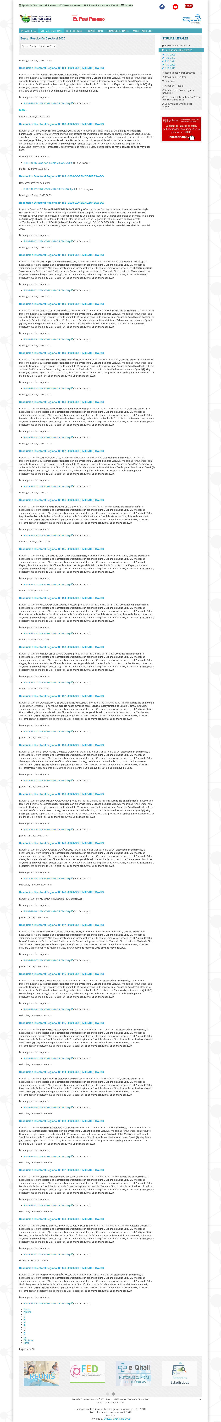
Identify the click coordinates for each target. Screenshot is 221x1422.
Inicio (26, 1309)
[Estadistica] (180, 1373)
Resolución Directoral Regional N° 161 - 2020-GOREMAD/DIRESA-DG (61, 255)
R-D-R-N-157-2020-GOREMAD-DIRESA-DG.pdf (48, 486)
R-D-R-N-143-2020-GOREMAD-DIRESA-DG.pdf (48, 1156)
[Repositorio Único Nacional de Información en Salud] (41, 1373)
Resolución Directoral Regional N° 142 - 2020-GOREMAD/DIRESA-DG (61, 1170)
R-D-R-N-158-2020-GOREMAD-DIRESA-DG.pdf (48, 437)
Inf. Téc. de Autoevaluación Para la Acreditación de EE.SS (181, 98)
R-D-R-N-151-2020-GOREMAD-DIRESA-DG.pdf (48, 780)
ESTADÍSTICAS (95, 31)
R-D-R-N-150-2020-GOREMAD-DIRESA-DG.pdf (48, 829)
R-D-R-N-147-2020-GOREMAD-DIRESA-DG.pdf (48, 960)
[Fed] (87, 1373)
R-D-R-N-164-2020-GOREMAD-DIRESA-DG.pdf (48, 103)
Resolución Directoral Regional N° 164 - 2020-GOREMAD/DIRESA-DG (61, 68)
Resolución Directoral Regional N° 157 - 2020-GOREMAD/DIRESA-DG (61, 451)
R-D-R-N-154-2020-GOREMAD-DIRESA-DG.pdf (48, 633)
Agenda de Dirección (31, 5)
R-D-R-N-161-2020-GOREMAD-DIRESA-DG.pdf (48, 290)
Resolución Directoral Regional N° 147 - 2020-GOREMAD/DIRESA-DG (61, 925)
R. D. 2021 (169, 61)
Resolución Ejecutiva (175, 76)
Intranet (51, 5)
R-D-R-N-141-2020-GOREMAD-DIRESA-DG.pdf (48, 1254)
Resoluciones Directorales (178, 49)
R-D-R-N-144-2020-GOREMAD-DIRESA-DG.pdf (48, 1107)
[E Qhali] (134, 1373)
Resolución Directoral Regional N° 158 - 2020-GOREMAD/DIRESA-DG (61, 402)
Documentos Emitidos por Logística (177, 105)
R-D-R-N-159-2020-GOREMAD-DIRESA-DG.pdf (48, 388)
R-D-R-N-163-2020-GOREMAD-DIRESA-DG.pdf (48, 162)
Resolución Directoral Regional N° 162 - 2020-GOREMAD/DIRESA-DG (61, 202)
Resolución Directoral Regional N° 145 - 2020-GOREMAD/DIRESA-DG (61, 1023)
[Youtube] (175, 7)
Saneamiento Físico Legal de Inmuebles (178, 91)
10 (25, 1337)
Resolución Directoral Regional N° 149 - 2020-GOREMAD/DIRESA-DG (61, 843)
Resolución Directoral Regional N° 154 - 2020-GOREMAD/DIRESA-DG (61, 598)
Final (26, 1342)
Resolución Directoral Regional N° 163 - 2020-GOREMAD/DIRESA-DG (61, 124)
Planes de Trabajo (173, 85)
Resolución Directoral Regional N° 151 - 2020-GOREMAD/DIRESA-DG (61, 745)
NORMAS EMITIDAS (50, 31)
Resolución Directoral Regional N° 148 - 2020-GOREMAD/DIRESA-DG (61, 892)
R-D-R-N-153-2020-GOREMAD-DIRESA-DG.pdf (48, 682)
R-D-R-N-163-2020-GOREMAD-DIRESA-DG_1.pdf (50, 189)
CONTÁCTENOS (143, 31)
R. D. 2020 (169, 64)
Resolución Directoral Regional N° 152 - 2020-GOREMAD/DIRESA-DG (61, 696)
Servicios (128, 5)
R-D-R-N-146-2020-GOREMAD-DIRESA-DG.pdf (48, 1009)
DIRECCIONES (74, 31)
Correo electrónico (71, 5)
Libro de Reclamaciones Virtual (102, 5)
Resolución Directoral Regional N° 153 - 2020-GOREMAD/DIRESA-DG (61, 647)
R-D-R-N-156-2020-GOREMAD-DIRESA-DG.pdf (48, 535)
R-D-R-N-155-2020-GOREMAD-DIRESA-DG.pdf (48, 584)
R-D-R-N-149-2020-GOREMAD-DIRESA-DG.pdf (48, 878)
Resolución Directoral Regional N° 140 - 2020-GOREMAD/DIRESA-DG (61, 1268)
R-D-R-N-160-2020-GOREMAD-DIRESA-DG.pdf (48, 339)
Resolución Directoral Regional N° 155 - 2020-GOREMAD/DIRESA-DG (61, 549)
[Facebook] (162, 7)
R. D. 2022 (169, 57)
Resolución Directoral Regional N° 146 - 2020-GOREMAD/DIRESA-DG (61, 974)
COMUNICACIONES (118, 31)
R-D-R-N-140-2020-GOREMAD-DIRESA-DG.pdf (48, 1303)
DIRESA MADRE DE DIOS (117, 1418)
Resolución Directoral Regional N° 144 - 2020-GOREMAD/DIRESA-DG (61, 1072)
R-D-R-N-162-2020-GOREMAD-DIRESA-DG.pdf (48, 241)
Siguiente (28, 1340)
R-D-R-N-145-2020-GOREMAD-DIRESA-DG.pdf (48, 1058)
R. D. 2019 (169, 68)
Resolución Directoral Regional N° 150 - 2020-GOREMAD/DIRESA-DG (61, 794)
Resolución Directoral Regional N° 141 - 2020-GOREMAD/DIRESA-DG (61, 1219)
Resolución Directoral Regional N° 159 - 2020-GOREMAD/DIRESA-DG (61, 353)
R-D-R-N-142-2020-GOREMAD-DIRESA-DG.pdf (48, 1205)
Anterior (28, 1311)
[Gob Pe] (189, 7)
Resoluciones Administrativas (179, 72)
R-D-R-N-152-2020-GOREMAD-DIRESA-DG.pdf (48, 731)
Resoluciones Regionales (177, 45)
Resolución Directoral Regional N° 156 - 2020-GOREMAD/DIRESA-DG (61, 500)
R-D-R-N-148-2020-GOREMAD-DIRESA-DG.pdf (48, 911)
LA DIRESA (29, 31)
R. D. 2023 (169, 54)
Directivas (169, 81)
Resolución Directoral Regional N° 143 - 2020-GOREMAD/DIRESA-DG (61, 1121)
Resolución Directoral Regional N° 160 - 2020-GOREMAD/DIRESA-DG (61, 304)
